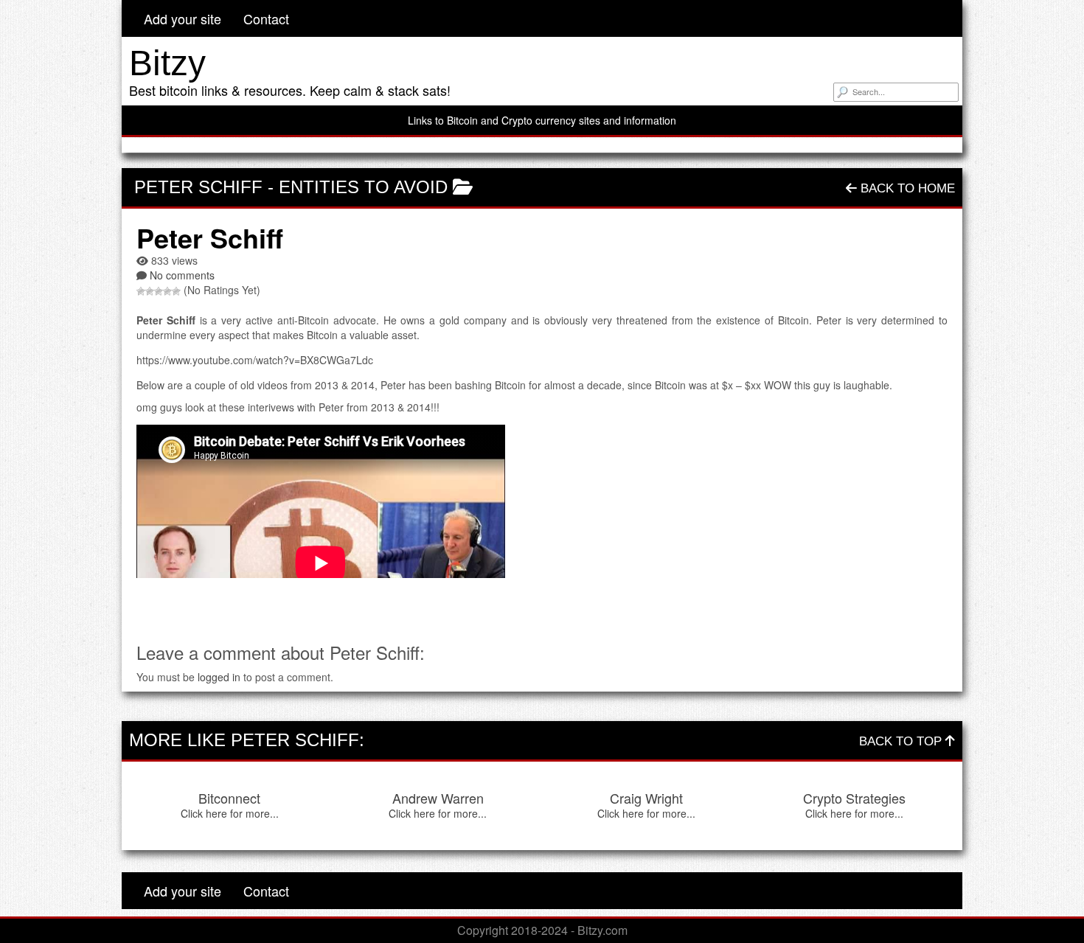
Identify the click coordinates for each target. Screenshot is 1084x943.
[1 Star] (140, 291)
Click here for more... (230, 813)
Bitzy (167, 63)
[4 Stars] (167, 291)
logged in (219, 676)
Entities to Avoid (363, 187)
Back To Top (902, 741)
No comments (182, 275)
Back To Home (906, 188)
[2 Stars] (149, 291)
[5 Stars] (176, 291)
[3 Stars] (158, 291)
